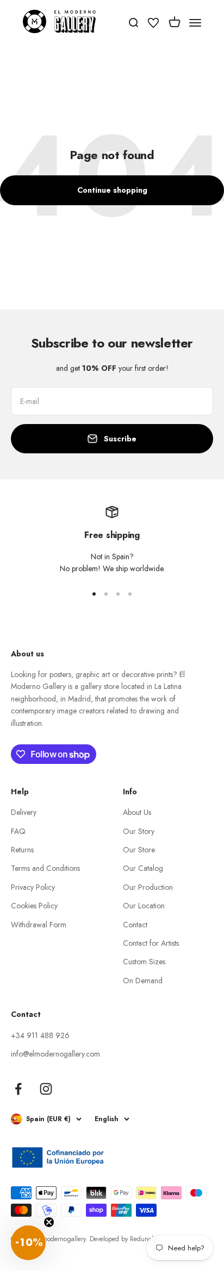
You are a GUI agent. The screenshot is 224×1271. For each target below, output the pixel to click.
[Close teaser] (48, 1222)
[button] (28, 1242)
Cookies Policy (34, 905)
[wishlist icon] (153, 24)
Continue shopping (112, 190)
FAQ (18, 831)
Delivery (23, 812)
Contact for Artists (151, 943)
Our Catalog (143, 868)
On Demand (143, 980)
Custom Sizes (144, 961)
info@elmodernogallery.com (55, 1053)
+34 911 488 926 (40, 1035)
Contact (135, 924)
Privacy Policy (33, 887)
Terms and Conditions (45, 868)
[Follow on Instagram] (46, 1089)
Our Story (138, 831)
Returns (22, 849)
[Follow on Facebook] (18, 1089)
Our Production (148, 887)
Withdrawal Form (38, 924)
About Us (137, 812)
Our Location (144, 905)
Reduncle (143, 1239)
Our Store (139, 849)
